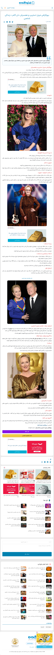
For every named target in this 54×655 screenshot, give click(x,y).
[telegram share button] (7, 22)
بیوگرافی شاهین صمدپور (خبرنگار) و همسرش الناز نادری (11, 574)
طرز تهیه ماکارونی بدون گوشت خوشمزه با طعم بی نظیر (36, 611)
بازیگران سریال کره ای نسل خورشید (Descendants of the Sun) (37, 518)
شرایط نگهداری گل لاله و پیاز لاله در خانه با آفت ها (36, 617)
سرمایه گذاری (17, 92)
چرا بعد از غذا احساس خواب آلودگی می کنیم (11, 611)
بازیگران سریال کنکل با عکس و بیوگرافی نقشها (13, 518)
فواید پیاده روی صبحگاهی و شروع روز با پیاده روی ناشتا (11, 617)
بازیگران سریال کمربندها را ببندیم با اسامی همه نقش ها (37, 512)
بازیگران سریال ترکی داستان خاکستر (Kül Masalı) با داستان (12, 525)
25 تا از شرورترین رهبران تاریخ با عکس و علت (11, 605)
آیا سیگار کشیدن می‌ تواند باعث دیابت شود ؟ (11, 568)
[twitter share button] (12, 22)
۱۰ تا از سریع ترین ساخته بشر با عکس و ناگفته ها (11, 580)
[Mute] (39, 641)
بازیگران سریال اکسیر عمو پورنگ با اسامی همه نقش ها (37, 505)
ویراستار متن (30, 643)
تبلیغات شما (48, 627)
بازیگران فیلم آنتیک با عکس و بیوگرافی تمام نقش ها (36, 531)
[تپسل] (8, 79)
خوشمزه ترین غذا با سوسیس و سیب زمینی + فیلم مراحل (37, 605)
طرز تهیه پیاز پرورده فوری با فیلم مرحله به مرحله (12, 505)
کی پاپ (42, 627)
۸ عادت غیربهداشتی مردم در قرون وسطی (12, 592)
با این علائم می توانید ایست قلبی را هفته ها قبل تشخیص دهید (12, 599)
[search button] (2, 8)
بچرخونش (44, 647)
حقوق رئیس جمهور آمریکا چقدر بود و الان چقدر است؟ (37, 592)
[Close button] (52, 632)
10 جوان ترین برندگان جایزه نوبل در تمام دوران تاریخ (36, 586)
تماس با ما (32, 647)
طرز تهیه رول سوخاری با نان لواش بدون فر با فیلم (36, 568)
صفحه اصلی (48, 21)
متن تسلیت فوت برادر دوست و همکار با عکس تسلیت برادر (36, 580)
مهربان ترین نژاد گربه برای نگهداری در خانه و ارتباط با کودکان (11, 586)
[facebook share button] (10, 22)
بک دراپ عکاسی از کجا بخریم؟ (13, 512)
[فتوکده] (27, 3)
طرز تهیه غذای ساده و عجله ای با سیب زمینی (37, 574)
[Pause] (38, 641)
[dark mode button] (4, 8)
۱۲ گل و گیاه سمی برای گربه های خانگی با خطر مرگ (36, 599)
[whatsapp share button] (4, 22)
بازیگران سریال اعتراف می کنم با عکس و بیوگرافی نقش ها (36, 525)
